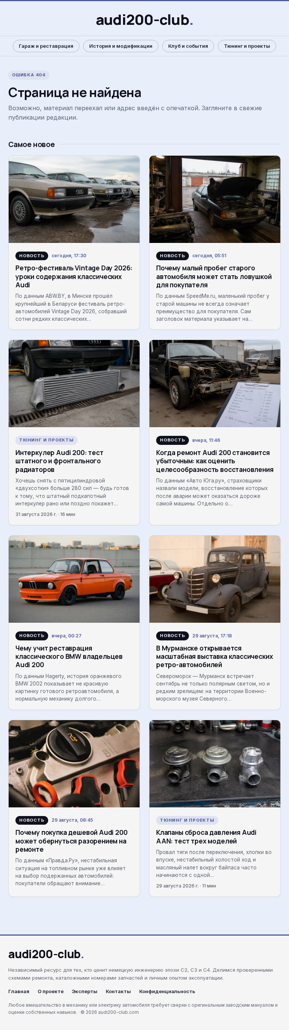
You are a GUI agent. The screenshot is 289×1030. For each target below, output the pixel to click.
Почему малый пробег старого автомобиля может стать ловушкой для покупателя (214, 276)
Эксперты (84, 991)
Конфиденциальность (167, 991)
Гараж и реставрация (46, 46)
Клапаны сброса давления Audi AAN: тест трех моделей (206, 836)
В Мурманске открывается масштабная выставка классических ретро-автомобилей (214, 656)
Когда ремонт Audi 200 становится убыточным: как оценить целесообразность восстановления (215, 461)
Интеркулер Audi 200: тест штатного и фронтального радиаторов (59, 461)
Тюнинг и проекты (247, 46)
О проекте (51, 991)
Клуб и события (188, 46)
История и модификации (120, 46)
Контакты (118, 991)
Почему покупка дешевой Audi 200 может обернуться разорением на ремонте (71, 841)
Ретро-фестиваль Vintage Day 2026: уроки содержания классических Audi (73, 276)
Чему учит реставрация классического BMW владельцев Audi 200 (69, 656)
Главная (18, 991)
